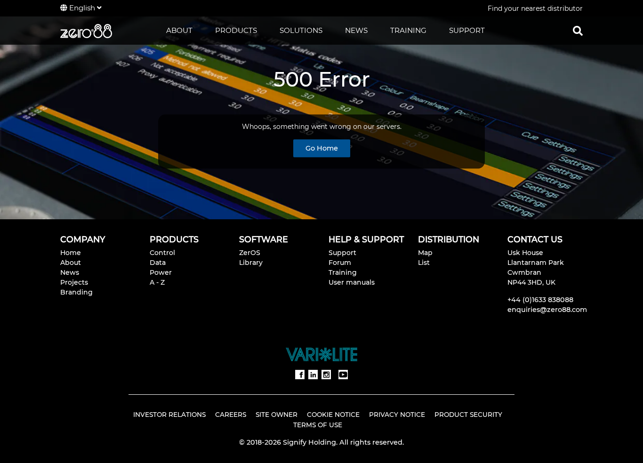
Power (161, 272)
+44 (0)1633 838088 (540, 299)
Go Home (321, 148)
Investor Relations (169, 414)
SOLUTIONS (301, 30)
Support (342, 252)
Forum (340, 262)
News (69, 272)
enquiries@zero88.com (547, 309)
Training (343, 272)
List (424, 262)
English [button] (82, 7)
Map (425, 252)
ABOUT (179, 30)
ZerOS (249, 252)
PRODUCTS (236, 30)
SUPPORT (467, 30)
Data (158, 262)
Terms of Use (317, 425)
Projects (74, 282)
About (70, 262)
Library (251, 262)
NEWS (356, 30)
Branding (76, 292)
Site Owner (276, 414)
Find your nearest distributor (535, 8)
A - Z (157, 282)
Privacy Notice (397, 414)
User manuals (352, 282)
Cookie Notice (333, 414)
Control (162, 252)
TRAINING (408, 30)
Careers (230, 414)
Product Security (468, 414)
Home (70, 252)
